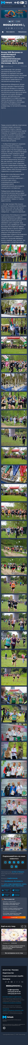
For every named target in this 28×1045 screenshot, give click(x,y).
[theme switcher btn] (18, 2)
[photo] (14, 253)
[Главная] (3, 31)
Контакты (6, 979)
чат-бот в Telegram (18, 872)
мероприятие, (17, 884)
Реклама (15, 970)
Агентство (7, 970)
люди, (10, 884)
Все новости (10, 32)
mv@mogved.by (13, 990)
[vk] (18, 862)
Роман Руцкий (8, 66)
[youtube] (12, 866)
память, (24, 884)
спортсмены (19, 885)
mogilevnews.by (12, 878)
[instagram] (5, 862)
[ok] (22, 862)
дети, (6, 884)
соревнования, (6, 885)
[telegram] (9, 862)
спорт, (13, 885)
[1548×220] (14, 14)
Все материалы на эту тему (14, 953)
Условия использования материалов (12, 1003)
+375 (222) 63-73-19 (14, 993)
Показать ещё (14, 917)
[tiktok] (14, 862)
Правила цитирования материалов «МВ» (13, 1010)
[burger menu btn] (26, 2)
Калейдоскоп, (9, 881)
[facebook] (16, 866)
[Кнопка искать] (24, 6)
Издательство (8, 973)
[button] (11, 16)
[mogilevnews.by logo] (14, 986)
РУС (23, 2)
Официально (22, 32)
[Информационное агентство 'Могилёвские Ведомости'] (14, 25)
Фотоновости (18, 881)
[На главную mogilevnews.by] (6, 2)
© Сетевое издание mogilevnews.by (12, 996)
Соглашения (6, 1009)
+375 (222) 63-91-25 (14, 991)
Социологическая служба (13, 976)
